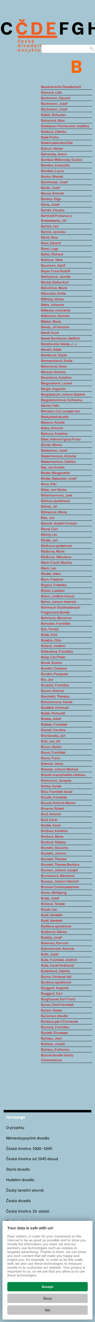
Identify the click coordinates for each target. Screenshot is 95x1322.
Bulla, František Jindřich (59, 960)
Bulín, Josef (49, 954)
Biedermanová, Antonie (58, 456)
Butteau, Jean (51, 1038)
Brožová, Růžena (53, 842)
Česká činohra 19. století (27, 1211)
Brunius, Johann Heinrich (60, 881)
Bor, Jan (47, 679)
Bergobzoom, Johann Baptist (63, 394)
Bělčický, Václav (52, 299)
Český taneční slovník (25, 1190)
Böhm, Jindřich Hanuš (57, 596)
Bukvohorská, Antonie (57, 949)
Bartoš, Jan (49, 226)
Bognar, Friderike (53, 585)
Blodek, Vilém (51, 574)
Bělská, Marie (51, 321)
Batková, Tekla (52, 260)
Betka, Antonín (52, 428)
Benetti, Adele (51, 349)
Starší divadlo (18, 1169)
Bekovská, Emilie (53, 293)
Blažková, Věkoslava (56, 557)
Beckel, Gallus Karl (55, 282)
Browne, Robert (52, 808)
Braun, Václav (51, 747)
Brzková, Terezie (53, 904)
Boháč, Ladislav (53, 591)
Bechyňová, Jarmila (56, 277)
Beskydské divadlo (55, 417)
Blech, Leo (48, 568)
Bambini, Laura (52, 171)
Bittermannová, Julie (56, 495)
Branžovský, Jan (53, 736)
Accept (47, 1287)
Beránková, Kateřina (56, 377)
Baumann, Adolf (53, 265)
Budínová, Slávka (54, 932)
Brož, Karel (49, 820)
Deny (47, 1298)
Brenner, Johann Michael (59, 769)
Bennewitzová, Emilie (56, 361)
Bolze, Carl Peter (53, 657)
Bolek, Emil (49, 635)
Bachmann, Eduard (55, 98)
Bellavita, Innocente (55, 310)
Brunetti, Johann (53, 853)
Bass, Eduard (51, 243)
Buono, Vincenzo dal (56, 977)
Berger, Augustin (53, 389)
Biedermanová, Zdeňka (58, 462)
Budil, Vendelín (52, 915)
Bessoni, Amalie (53, 422)
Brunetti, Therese (53, 859)
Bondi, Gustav (51, 663)
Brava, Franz (50, 758)
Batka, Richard (52, 254)
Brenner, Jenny (52, 764)
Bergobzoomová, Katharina (61, 400)
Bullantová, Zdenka (55, 971)
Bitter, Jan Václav (54, 490)
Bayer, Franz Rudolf (55, 271)
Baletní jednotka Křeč (57, 143)
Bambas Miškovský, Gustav (62, 160)
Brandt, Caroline (53, 730)
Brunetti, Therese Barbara (60, 864)
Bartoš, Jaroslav (53, 232)
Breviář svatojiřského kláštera (63, 775)
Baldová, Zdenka (53, 132)
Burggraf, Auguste (55, 988)
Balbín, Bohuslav (53, 115)
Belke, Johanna (52, 305)
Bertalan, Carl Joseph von (60, 411)
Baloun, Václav (52, 148)
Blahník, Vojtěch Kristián (59, 523)
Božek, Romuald (53, 713)
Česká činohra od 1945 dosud (32, 1159)
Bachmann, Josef (54, 104)
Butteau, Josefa (53, 1044)
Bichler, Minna (51, 445)
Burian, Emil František (57, 1005)
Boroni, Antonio (52, 691)
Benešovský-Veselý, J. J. (59, 344)
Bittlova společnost (55, 501)
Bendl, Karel (50, 333)
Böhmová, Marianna (56, 618)
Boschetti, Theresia (55, 696)
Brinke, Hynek (51, 786)
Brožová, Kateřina (54, 831)
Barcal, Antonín (52, 193)
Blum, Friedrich (52, 579)
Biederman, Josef (54, 450)
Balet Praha (50, 137)
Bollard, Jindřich (53, 646)
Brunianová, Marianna (58, 876)
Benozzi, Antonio (53, 372)
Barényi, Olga (51, 199)
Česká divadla (18, 1201)
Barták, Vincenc (53, 210)
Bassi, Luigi (49, 249)
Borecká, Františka (55, 685)
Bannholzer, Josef (54, 182)
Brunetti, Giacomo (54, 848)
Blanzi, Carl (49, 529)
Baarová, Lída (51, 92)
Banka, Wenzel (52, 176)
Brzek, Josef (50, 898)
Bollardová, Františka (57, 651)
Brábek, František (54, 724)
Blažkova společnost (56, 546)
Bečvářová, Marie (54, 288)
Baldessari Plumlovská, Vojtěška (65, 126)
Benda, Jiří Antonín (55, 327)
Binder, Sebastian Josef (58, 478)
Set (47, 1310)
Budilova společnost (56, 926)
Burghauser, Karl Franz (58, 999)
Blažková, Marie (53, 551)
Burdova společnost (56, 982)
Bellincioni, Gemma (55, 316)
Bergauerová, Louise (56, 383)
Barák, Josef (50, 188)
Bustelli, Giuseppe (54, 1033)
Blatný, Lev (49, 534)
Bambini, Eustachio (55, 165)
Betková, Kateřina (54, 434)
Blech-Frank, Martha (56, 562)
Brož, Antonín (51, 814)
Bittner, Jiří (49, 506)
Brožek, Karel (50, 825)
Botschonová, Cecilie (56, 702)
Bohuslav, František (55, 623)
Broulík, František (54, 797)
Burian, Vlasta (51, 1010)
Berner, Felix (50, 406)
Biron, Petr (49, 484)
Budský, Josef (51, 937)
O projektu (15, 1128)
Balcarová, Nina (53, 120)
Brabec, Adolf (51, 719)
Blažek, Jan (49, 540)
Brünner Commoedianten (60, 887)
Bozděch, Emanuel (54, 708)
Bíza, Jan (48, 518)
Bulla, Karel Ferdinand (57, 965)
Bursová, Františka (55, 1027)
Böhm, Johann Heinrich (58, 602)
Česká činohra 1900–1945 (29, 1149)
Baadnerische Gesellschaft (61, 87)
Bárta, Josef (50, 204)
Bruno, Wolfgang (53, 892)
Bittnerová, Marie (54, 512)
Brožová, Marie (52, 836)
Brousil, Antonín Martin (58, 803)
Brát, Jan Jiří (50, 741)
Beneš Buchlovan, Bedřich (60, 338)
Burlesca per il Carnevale (59, 1021)
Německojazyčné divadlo (27, 1138)
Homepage (15, 1117)
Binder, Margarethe (55, 473)
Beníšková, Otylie (54, 355)
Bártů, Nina (49, 237)
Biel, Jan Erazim (53, 467)
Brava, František (53, 752)
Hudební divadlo (20, 1180)
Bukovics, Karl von (54, 943)
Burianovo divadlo (54, 1016)
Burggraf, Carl (51, 993)
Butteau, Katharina (55, 1049)
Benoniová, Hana (54, 366)
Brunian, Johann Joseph (59, 870)
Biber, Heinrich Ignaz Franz (61, 439)
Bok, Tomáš (49, 629)
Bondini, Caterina (54, 668)
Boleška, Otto (51, 640)
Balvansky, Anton (54, 154)
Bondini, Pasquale (54, 674)
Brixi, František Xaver (57, 792)
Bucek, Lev (49, 909)
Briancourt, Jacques (56, 780)
